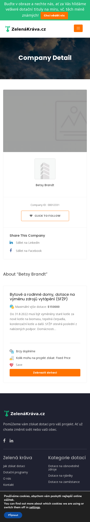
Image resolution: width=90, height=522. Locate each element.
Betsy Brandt (45, 185)
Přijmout (13, 515)
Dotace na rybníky (60, 475)
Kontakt (8, 484)
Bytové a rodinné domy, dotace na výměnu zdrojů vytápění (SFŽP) (43, 297)
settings (34, 507)
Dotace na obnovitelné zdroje (63, 467)
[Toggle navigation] (78, 28)
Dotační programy (15, 472)
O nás (7, 478)
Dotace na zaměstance (64, 482)
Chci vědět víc (54, 15)
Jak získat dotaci (14, 466)
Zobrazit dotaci (45, 373)
